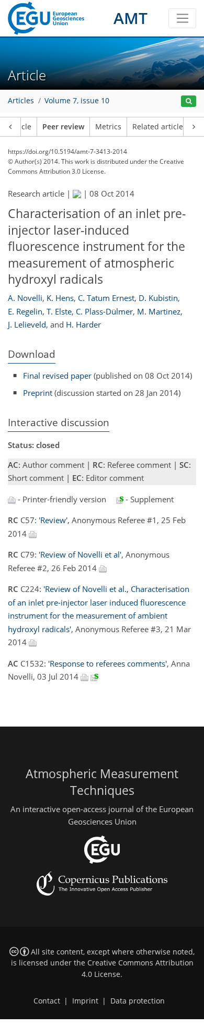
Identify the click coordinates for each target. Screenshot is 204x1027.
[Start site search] (188, 101)
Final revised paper (57, 375)
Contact (46, 1001)
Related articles (159, 126)
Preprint (37, 393)
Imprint (85, 1001)
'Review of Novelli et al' (80, 554)
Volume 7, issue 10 (76, 100)
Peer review (63, 126)
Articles (21, 100)
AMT (131, 18)
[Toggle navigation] (182, 18)
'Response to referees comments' (107, 663)
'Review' (53, 520)
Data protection (137, 1001)
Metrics (108, 126)
